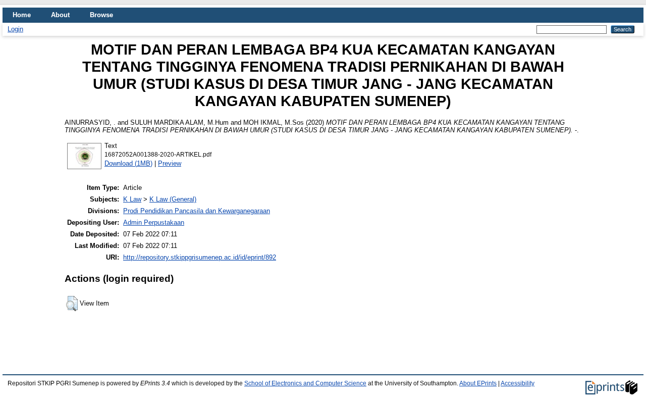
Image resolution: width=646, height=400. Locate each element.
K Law (132, 199)
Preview (169, 163)
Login (15, 29)
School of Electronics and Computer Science (305, 383)
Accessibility (517, 383)
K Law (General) (172, 199)
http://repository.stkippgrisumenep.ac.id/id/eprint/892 (199, 257)
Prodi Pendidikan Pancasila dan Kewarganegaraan (196, 211)
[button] (72, 303)
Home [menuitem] (22, 15)
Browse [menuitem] (101, 15)
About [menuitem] (60, 15)
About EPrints (478, 383)
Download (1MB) (128, 163)
